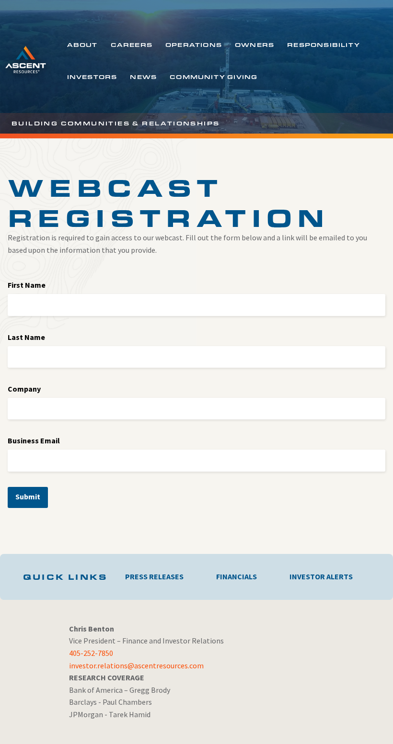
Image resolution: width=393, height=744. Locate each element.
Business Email (34, 440)
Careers (131, 44)
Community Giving (213, 76)
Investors (92, 76)
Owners (254, 44)
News (143, 76)
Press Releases (154, 576)
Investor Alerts (321, 576)
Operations (193, 44)
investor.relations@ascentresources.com (136, 665)
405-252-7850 (91, 653)
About (82, 44)
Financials (236, 576)
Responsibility (323, 44)
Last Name (26, 337)
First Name (27, 285)
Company (24, 389)
